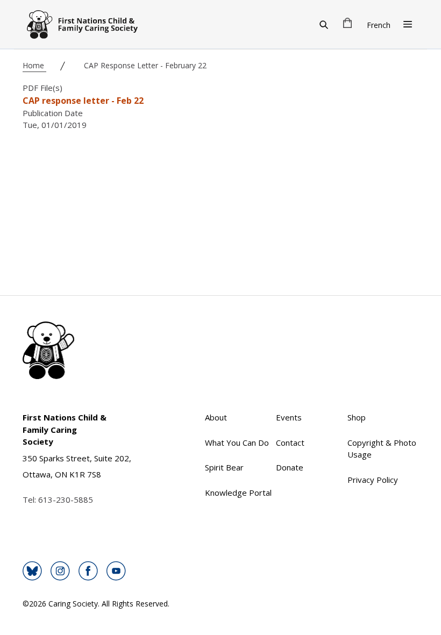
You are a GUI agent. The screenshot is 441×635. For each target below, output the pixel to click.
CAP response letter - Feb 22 (83, 100)
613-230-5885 (65, 499)
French (378, 25)
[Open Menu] (407, 24)
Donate (289, 467)
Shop (356, 417)
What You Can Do (237, 442)
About (216, 417)
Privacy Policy (372, 479)
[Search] (323, 24)
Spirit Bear (224, 467)
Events (289, 417)
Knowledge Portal (238, 492)
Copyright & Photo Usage (381, 448)
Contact (290, 442)
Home (34, 65)
